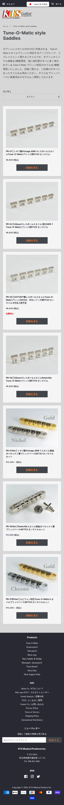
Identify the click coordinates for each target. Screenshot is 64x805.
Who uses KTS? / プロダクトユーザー (32, 692)
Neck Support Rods (32, 674)
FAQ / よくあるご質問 (32, 700)
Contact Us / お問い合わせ (32, 704)
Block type (32, 655)
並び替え (7, 91)
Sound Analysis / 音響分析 (32, 696)
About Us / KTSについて (32, 689)
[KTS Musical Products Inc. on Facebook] (26, 777)
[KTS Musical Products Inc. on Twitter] (38, 777)
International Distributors (32, 720)
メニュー (10, 4)
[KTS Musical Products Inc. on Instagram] (32, 777)
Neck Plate (32, 671)
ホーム (5, 26)
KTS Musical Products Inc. (40, 787)
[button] (38, 4)
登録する (54, 740)
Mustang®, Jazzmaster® (32, 663)
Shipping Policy (32, 716)
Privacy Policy (32, 708)
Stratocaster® (32, 647)
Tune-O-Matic (32, 643)
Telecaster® (32, 651)
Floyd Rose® (32, 667)
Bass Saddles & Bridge (32, 659)
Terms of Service (32, 712)
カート (58, 4)
